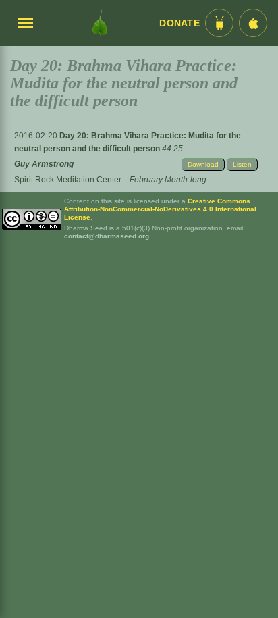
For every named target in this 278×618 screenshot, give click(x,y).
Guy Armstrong (44, 164)
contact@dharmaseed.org (106, 236)
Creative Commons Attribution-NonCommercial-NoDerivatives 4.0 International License (160, 209)
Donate (179, 23)
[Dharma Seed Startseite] (99, 23)
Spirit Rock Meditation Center (67, 179)
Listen (242, 164)
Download (203, 164)
